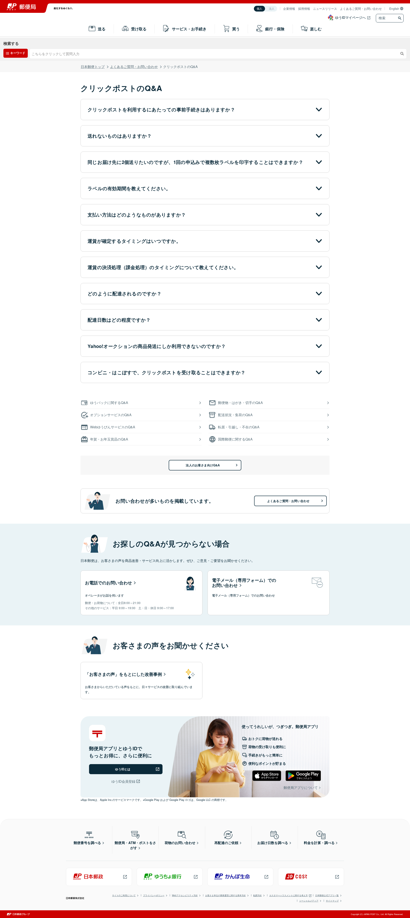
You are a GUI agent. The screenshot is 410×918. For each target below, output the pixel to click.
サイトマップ (332, 900)
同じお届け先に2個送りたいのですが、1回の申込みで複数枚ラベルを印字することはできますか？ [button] (195, 162)
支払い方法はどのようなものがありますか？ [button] (137, 214)
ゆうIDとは (122, 769)
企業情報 (289, 8)
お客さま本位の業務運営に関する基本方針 (225, 895)
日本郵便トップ (93, 66)
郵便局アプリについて (301, 787)
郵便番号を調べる (87, 842)
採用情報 (304, 8)
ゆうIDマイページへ (350, 17)
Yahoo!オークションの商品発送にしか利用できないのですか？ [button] (157, 346)
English (394, 8)
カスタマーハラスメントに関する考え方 (288, 895)
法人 (271, 8)
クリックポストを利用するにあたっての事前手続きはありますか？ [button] (161, 109)
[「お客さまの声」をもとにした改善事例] (141, 680)
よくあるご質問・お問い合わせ (361, 8)
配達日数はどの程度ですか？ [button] (119, 319)
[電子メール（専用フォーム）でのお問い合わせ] (268, 593)
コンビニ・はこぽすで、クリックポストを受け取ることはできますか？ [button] (166, 372)
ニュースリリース (325, 8)
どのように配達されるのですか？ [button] (124, 293)
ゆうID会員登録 (123, 781)
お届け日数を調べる (272, 842)
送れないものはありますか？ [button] (120, 135)
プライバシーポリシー (153, 895)
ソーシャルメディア (308, 900)
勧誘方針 (257, 895)
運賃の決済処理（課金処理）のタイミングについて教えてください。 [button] (163, 267)
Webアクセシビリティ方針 (185, 895)
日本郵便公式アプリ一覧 (327, 895)
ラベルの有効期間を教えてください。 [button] (129, 188)
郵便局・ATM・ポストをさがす (135, 845)
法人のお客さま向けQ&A (203, 465)
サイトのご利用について (124, 895)
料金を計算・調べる (319, 842)
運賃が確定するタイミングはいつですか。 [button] (134, 240)
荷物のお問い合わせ (180, 842)
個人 (259, 8)
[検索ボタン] (400, 18)
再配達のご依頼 (226, 842)
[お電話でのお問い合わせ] (141, 593)
